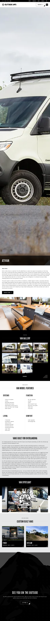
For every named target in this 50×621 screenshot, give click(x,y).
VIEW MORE (25, 376)
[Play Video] (25, 499)
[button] (3, 536)
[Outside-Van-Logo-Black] (9, 3)
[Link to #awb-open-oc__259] (47, 5)
